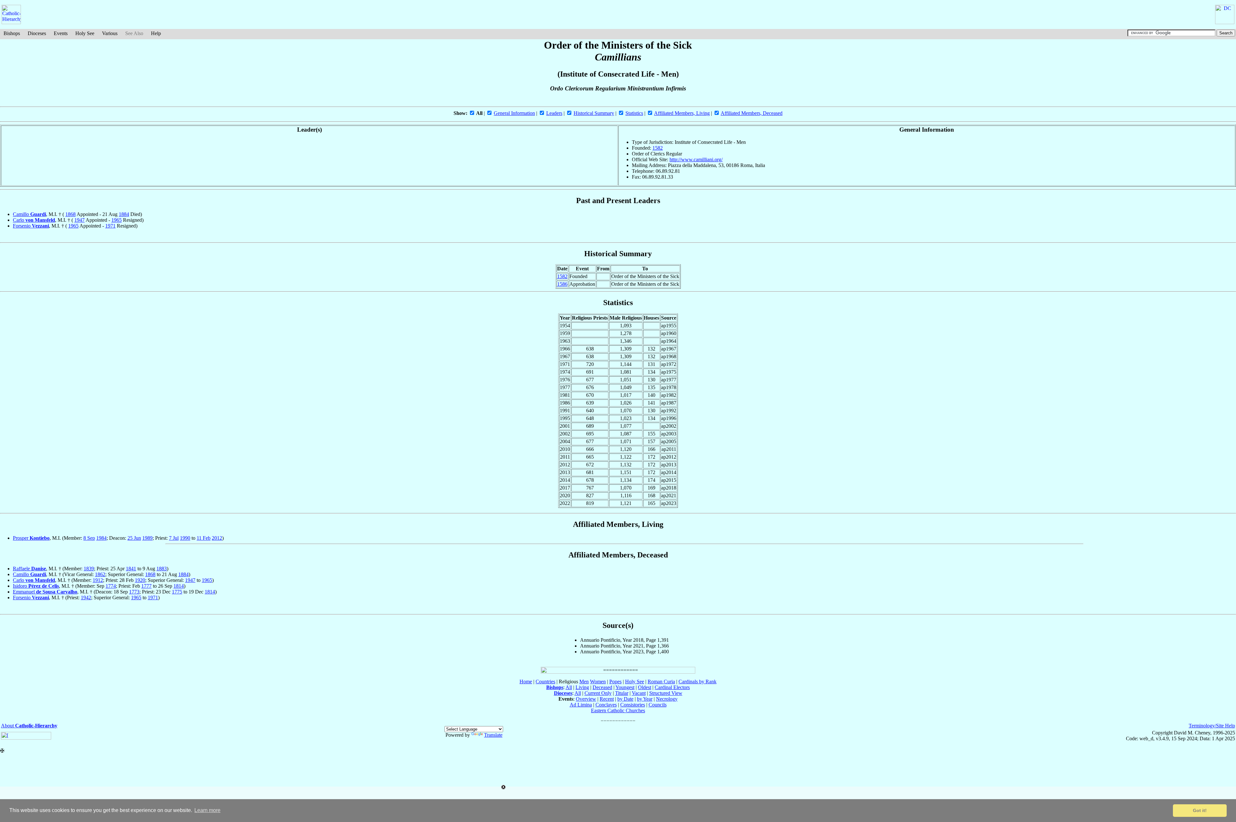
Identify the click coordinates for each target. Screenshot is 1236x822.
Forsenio (31, 226)
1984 (101, 538)
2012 (217, 538)
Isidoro (36, 586)
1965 (116, 220)
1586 (562, 284)
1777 (146, 586)
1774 (111, 586)
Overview (586, 699)
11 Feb (204, 538)
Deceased (602, 687)
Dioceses (37, 33)
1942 (86, 597)
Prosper (31, 538)
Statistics (634, 113)
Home (526, 681)
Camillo (29, 214)
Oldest (644, 687)
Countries (545, 681)
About (29, 725)
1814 (178, 586)
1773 (134, 591)
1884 (124, 214)
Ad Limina (581, 704)
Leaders (554, 113)
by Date (625, 699)
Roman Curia (661, 681)
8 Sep (89, 538)
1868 (70, 214)
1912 (98, 580)
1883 (161, 568)
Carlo (34, 220)
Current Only (598, 693)
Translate (493, 735)
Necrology (667, 699)
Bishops (12, 33)
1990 (185, 538)
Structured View (665, 693)
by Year (644, 699)
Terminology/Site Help (1212, 725)
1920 (140, 580)
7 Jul (174, 538)
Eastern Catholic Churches (618, 710)
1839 (89, 568)
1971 (110, 226)
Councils (658, 704)
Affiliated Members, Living (682, 113)
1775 (177, 591)
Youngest (624, 687)
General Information (514, 113)
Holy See (84, 33)
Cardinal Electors (672, 687)
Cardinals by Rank (697, 681)
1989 (147, 538)
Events (61, 33)
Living (582, 687)
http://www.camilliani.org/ (696, 159)
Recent (607, 699)
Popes (615, 681)
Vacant (639, 693)
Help (156, 33)
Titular (621, 693)
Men (584, 681)
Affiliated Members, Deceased (751, 113)
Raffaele (29, 568)
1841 (131, 568)
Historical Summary (594, 113)
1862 (100, 574)
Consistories (632, 704)
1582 (657, 148)
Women (598, 681)
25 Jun (134, 538)
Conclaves (606, 704)
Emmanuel (45, 591)
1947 (79, 220)
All (569, 687)
